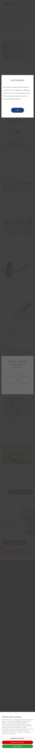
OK (17, 110)
